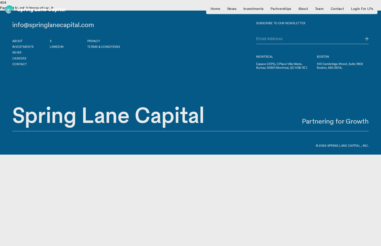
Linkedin (57, 47)
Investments (23, 47)
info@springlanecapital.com (53, 24)
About (17, 41)
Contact (19, 64)
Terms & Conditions (103, 47)
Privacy (93, 41)
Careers (19, 58)
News (16, 52)
